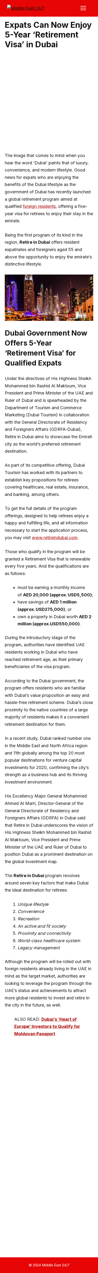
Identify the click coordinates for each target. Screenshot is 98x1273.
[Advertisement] (49, 101)
